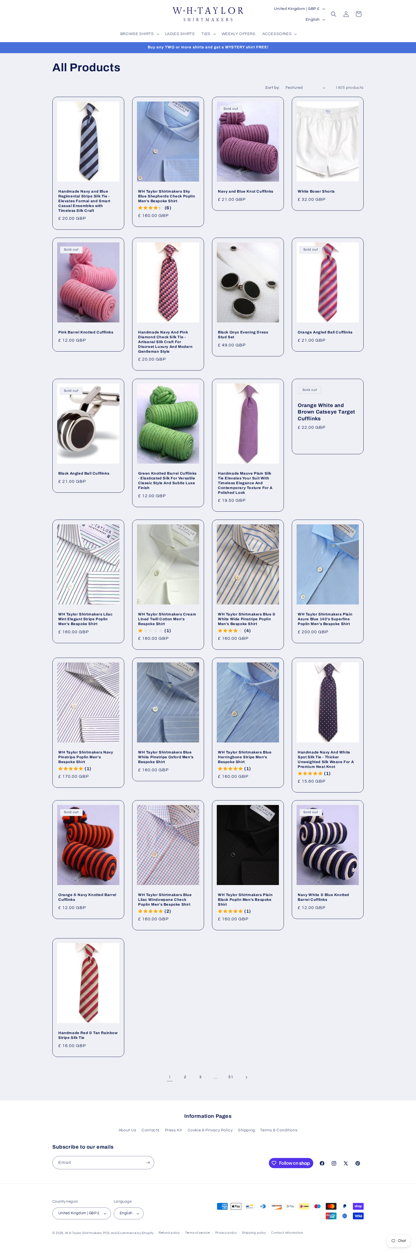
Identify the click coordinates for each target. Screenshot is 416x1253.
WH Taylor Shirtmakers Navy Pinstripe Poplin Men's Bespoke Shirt (85, 757)
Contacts (150, 1130)
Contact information (287, 1232)
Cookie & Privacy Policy (210, 1130)
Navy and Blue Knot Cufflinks (245, 191)
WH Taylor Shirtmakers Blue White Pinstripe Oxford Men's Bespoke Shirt (166, 757)
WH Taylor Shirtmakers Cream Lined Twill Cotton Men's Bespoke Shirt (167, 619)
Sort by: (272, 88)
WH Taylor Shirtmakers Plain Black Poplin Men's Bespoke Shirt (245, 900)
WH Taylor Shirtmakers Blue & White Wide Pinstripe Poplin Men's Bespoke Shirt (247, 619)
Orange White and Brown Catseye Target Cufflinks (326, 411)
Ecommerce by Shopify (135, 1233)
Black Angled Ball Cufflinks (83, 473)
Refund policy (169, 1232)
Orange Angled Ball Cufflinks (325, 332)
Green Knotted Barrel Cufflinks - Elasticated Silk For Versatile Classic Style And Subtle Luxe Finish (167, 481)
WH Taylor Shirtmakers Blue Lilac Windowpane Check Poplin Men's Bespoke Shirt (165, 900)
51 (230, 1077)
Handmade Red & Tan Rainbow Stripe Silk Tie (88, 1035)
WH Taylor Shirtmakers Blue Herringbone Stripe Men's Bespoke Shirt (245, 757)
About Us (127, 1130)
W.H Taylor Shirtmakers (83, 1233)
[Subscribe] (147, 1162)
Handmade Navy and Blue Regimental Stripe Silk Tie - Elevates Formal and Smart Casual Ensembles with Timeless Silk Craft (84, 201)
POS (106, 1233)
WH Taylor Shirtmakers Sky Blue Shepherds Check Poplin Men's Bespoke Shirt (166, 196)
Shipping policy (254, 1232)
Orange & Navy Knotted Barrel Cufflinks (87, 897)
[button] (139, 34)
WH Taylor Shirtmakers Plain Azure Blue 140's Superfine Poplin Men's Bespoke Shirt (325, 619)
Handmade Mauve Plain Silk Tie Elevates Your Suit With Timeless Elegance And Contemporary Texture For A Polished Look (245, 483)
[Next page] (246, 1077)
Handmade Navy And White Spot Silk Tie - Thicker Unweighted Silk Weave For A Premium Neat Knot (326, 759)
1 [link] (169, 1077)
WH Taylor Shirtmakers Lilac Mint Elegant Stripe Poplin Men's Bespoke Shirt (85, 619)
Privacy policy (226, 1232)
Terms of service (197, 1232)
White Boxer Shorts (316, 191)
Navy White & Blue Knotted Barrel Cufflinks (323, 897)
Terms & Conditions (278, 1130)
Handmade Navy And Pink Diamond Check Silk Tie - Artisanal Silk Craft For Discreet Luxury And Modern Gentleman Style (165, 342)
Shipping (246, 1130)
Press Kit (173, 1130)
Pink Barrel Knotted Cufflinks (85, 332)
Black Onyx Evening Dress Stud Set (243, 334)
